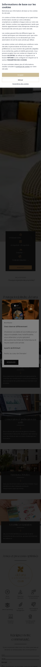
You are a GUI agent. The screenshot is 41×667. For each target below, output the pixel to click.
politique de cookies (23, 67)
